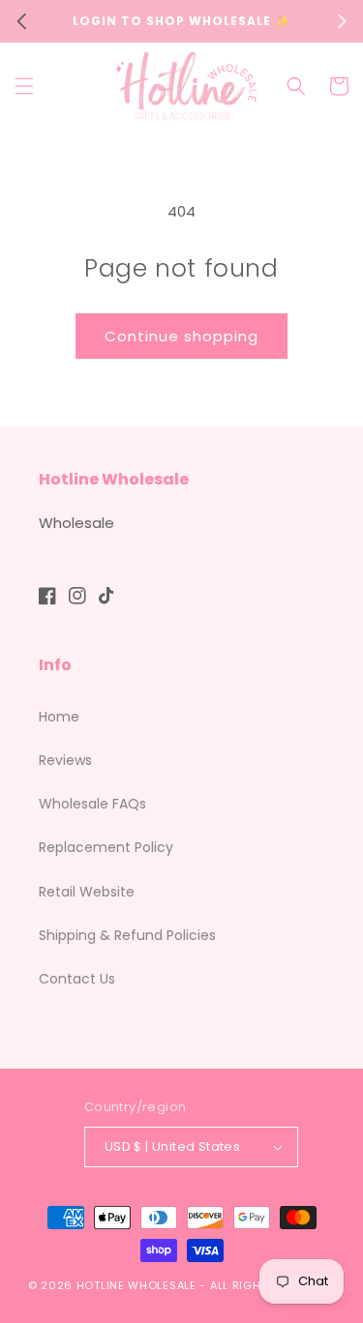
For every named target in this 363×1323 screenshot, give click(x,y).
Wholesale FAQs (92, 803)
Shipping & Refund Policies (127, 935)
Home (59, 716)
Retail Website (87, 891)
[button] (24, 86)
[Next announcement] (341, 21)
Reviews (65, 760)
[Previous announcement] (21, 21)
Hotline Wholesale (136, 1285)
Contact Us (77, 978)
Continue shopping (181, 336)
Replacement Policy (106, 847)
